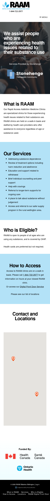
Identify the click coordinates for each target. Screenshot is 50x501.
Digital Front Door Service (32, 286)
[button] (13, 358)
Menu (45, 17)
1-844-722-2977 (30, 274)
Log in (37, 484)
